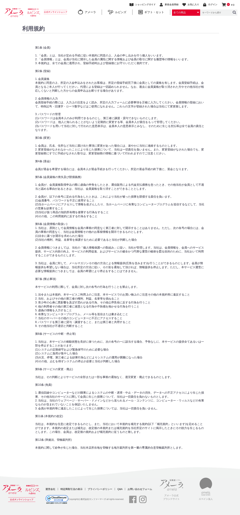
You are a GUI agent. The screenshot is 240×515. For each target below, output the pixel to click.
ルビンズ (120, 12)
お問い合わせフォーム (140, 489)
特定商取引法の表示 (71, 489)
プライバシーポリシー (100, 489)
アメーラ (90, 12)
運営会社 (50, 489)
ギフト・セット (154, 12)
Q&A (119, 489)
